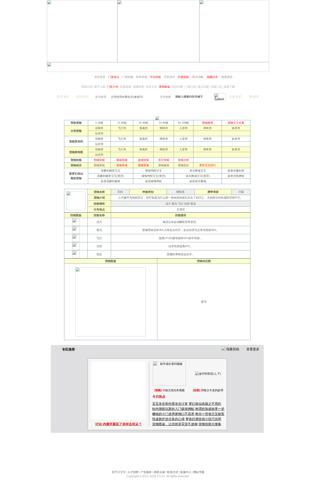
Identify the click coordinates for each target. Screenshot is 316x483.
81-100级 (183, 122)
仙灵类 (99, 133)
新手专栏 (63, 96)
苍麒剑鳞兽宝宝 (110, 170)
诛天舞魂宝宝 (197, 170)
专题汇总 (216, 86)
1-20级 (99, 122)
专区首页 (99, 77)
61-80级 (163, 122)
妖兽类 (236, 128)
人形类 (183, 128)
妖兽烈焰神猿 (236, 176)
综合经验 (177, 86)
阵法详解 (197, 77)
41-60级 (143, 122)
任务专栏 (235, 96)
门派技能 (127, 77)
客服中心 (185, 472)
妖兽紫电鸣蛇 (153, 181)
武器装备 (125, 86)
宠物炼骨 (163, 165)
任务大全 (151, 86)
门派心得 (190, 86)
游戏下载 (229, 86)
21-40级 (122, 122)
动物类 (99, 128)
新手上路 (99, 86)
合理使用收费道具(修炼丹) (127, 96)
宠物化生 (183, 165)
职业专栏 (82, 96)
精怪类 (164, 128)
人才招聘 (133, 472)
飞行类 (122, 128)
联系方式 (172, 472)
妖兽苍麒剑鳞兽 (110, 181)
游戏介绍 (86, 86)
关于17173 (118, 472)
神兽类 (207, 128)
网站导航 (198, 472)
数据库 (254, 96)
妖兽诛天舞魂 (197, 181)
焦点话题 (203, 86)
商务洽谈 (159, 472)
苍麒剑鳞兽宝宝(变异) (110, 176)
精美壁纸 (226, 77)
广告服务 (146, 472)
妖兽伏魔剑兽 (236, 170)
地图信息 (138, 86)
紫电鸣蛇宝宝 (153, 170)
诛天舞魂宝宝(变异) (198, 176)
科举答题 (141, 77)
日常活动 (169, 77)
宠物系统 (99, 165)
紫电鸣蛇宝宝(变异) (154, 176)
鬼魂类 (143, 128)
